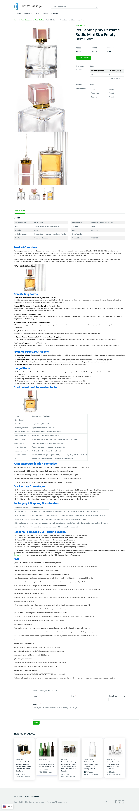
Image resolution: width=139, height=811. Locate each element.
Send (36, 722)
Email (73, 696)
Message (37, 704)
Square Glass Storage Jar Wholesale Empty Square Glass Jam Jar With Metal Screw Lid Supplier (69, 766)
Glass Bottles (39, 20)
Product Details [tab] (20, 211)
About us (45, 14)
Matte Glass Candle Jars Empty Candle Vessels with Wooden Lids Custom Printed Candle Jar (23, 766)
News (37, 14)
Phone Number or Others (117, 696)
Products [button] (27, 14)
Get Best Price (84, 57)
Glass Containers (27, 20)
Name (35, 696)
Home (19, 14)
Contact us (54, 14)
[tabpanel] (69, 449)
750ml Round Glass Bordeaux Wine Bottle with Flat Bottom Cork (46, 764)
